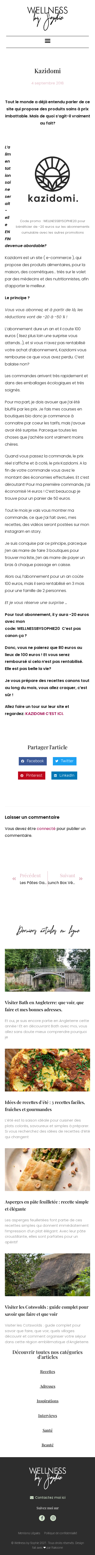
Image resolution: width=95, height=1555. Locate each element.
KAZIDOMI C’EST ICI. (44, 713)
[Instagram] (53, 1518)
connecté (46, 828)
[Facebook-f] (42, 1518)
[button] (47, 40)
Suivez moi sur (48, 1508)
